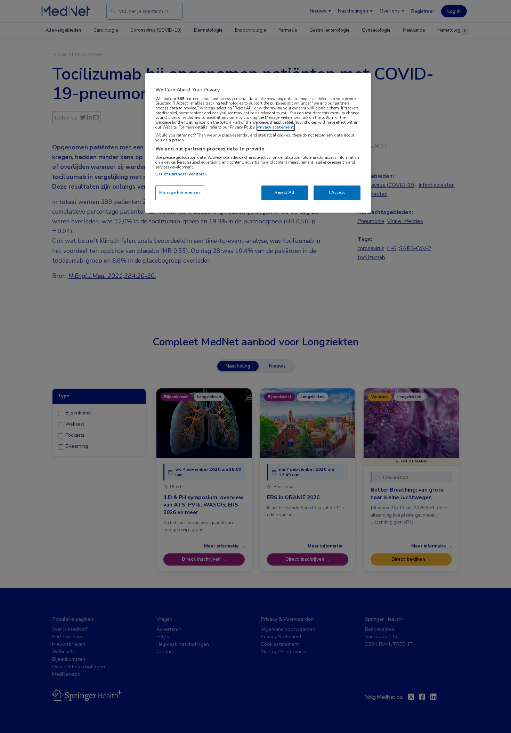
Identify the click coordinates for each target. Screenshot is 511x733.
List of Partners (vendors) (180, 174)
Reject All (285, 192)
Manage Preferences (179, 192)
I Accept (337, 192)
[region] (258, 143)
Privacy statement (275, 127)
